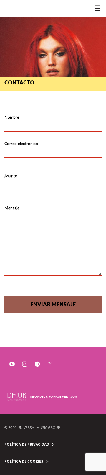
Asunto (10, 175)
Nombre (11, 117)
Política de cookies (23, 461)
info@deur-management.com (53, 396)
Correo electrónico (21, 143)
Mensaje (11, 207)
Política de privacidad (26, 444)
